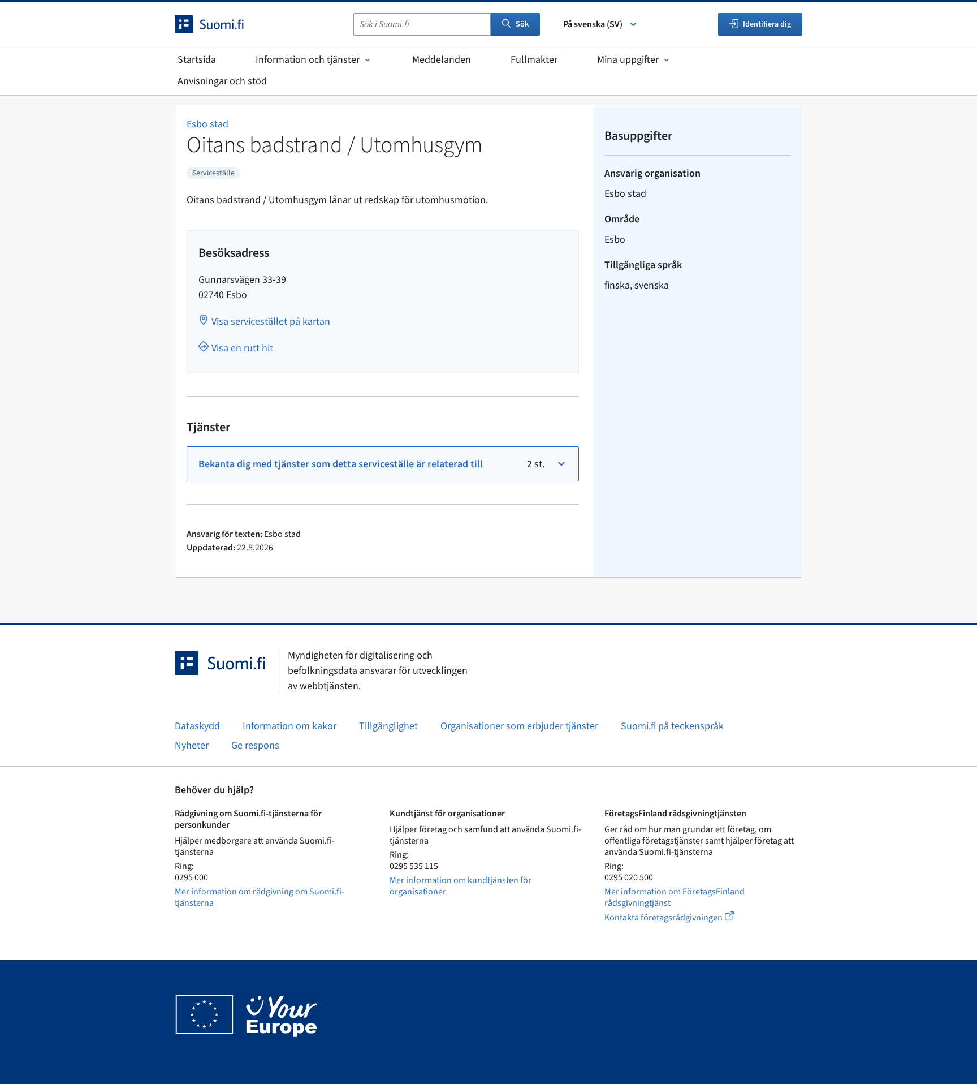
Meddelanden (441, 60)
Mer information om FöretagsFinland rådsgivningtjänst (674, 897)
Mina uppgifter (628, 60)
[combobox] (422, 24)
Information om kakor (289, 726)
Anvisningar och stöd (222, 81)
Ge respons (255, 745)
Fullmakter (534, 60)
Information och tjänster (308, 60)
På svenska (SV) (592, 24)
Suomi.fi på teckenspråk (672, 726)
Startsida (197, 60)
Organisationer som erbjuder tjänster (519, 726)
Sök (522, 24)
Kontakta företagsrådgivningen (678, 917)
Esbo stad (207, 124)
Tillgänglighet (388, 726)
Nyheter (192, 745)
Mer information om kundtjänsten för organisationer (460, 886)
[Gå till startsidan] (219, 24)
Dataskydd (197, 726)
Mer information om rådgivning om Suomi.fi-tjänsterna (259, 897)
